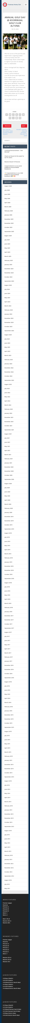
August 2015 (8, 731)
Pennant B (6, 909)
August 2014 (8, 781)
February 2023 (8, 359)
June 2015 (7, 739)
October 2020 (8, 475)
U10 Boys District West (9, 1013)
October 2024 (8, 277)
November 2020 (9, 471)
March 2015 (7, 752)
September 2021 (9, 430)
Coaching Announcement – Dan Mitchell (13, 151)
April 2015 (7, 748)
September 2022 (9, 380)
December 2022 (8, 368)
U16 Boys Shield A (8, 978)
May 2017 (7, 644)
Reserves (5, 905)
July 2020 (7, 487)
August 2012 (8, 880)
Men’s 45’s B (6, 919)
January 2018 (8, 611)
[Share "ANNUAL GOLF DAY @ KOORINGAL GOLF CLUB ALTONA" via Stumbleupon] (13, 118)
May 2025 (7, 248)
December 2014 (8, 764)
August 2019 (8, 533)
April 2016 (7, 698)
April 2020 (7, 500)
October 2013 (8, 822)
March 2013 (7, 851)
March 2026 (7, 206)
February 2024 (8, 310)
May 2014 (7, 793)
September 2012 (9, 876)
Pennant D (6, 911)
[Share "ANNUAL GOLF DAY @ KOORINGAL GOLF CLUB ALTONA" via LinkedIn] (23, 114)
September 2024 (9, 281)
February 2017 (8, 657)
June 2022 (7, 392)
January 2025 (8, 264)
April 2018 (7, 599)
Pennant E (6, 951)
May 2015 (7, 744)
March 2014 (7, 801)
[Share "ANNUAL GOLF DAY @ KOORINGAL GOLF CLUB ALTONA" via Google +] (13, 114)
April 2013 (7, 847)
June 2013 (7, 839)
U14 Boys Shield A (8, 984)
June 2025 (7, 244)
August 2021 (8, 434)
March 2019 (7, 554)
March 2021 (7, 454)
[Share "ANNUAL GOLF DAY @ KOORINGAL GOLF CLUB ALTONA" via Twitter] (10, 114)
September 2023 (9, 330)
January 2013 (8, 859)
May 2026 (7, 198)
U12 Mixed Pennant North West (12, 1009)
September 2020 (9, 479)
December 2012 (8, 863)
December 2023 (8, 318)
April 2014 (7, 797)
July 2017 (7, 636)
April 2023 (7, 351)
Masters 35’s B (7, 959)
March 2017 (7, 653)
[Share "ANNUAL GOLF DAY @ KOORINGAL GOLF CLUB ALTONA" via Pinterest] (20, 114)
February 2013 (8, 855)
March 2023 (7, 355)
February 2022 (8, 409)
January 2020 (8, 512)
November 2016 (9, 669)
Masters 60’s (6, 923)
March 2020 (7, 504)
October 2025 (8, 227)
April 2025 (7, 252)
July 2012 (7, 884)
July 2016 (7, 686)
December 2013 (8, 814)
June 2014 (7, 789)
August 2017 (8, 632)
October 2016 (8, 673)
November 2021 (9, 421)
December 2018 (8, 566)
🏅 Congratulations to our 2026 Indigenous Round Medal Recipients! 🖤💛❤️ (13, 174)
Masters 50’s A (7, 921)
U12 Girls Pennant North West (11, 1011)
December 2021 (8, 417)
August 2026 (8, 186)
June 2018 (7, 591)
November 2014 (9, 768)
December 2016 (8, 665)
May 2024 (7, 297)
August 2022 (8, 384)
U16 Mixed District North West (12, 982)
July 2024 (7, 289)
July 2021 (7, 438)
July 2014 (7, 785)
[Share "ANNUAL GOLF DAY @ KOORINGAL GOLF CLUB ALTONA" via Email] (16, 118)
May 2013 (7, 843)
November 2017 (9, 620)
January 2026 (8, 215)
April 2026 (7, 202)
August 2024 (8, 285)
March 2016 (7, 702)
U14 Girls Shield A (8, 986)
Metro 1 (5, 913)
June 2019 (7, 541)
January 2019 (8, 562)
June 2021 (7, 442)
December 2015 (8, 715)
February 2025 (8, 260)
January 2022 (8, 413)
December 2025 (8, 219)
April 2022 (7, 401)
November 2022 (9, 372)
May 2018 (7, 595)
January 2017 (8, 661)
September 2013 (9, 826)
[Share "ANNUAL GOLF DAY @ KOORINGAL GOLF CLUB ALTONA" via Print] (20, 118)
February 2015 (8, 756)
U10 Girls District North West (11, 1015)
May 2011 (7, 888)
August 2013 (8, 830)
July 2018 (7, 587)
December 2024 (8, 268)
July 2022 (7, 388)
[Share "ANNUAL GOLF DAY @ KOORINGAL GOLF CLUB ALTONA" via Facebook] (6, 114)
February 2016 (8, 706)
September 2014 (9, 777)
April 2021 (7, 450)
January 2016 (8, 711)
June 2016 (7, 690)
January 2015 (8, 760)
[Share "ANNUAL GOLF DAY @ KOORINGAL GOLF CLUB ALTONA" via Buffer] (10, 118)
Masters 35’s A (7, 957)
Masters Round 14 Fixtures (12, 162)
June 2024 (7, 293)
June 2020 (7, 492)
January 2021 (8, 463)
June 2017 (7, 640)
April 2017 (7, 649)
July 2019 (7, 537)
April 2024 (7, 302)
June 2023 (7, 343)
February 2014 (8, 806)
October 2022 (8, 376)
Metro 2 (5, 915)
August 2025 (8, 235)
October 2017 (8, 624)
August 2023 (8, 335)
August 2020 (8, 483)
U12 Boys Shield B (8, 1005)
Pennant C (6, 947)
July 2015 (7, 735)
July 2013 (7, 834)
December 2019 (8, 516)
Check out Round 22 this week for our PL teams (14, 156)
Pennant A (6, 907)
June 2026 (7, 194)
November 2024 (9, 273)
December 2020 (8, 467)
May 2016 (7, 694)
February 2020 (8, 508)
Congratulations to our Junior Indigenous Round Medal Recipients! (13, 167)
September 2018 (9, 578)
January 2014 (8, 810)
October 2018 (8, 574)
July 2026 (7, 190)
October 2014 (8, 773)
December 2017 (8, 616)
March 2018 (7, 603)
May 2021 (7, 446)
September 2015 (9, 727)
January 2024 (8, 314)
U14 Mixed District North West (12, 988)
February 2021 (8, 458)
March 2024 (7, 306)
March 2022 (7, 405)
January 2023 (8, 364)
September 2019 (9, 529)
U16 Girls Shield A (8, 980)
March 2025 (7, 256)
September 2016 (9, 677)
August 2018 (8, 583)
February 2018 (8, 607)
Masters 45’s (6, 961)
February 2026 (8, 211)
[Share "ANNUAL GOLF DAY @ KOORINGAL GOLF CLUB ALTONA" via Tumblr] (16, 114)
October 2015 (8, 723)
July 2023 (7, 339)
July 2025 (7, 240)
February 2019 (8, 558)
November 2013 (9, 818)
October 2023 (8, 326)
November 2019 (9, 521)
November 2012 (9, 868)
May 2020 (7, 496)
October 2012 (8, 872)
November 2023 (9, 322)
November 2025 (9, 223)
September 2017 (9, 628)
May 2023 (7, 347)
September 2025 (9, 231)
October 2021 (8, 425)
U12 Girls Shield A (8, 1007)
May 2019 (7, 545)
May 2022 (7, 397)
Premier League (7, 903)
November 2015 (9, 719)
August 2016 (8, 682)
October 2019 (8, 525)
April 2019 (7, 549)
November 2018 (9, 570)
